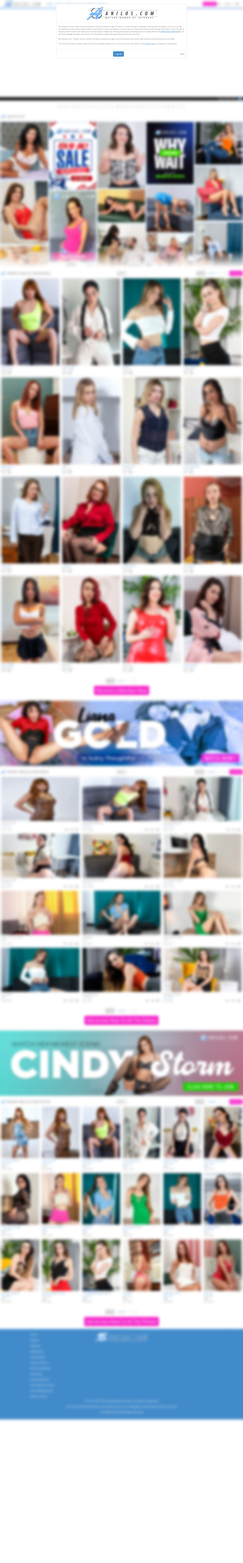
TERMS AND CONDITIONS (170, 31)
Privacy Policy (150, 43)
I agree (118, 54)
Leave (182, 54)
